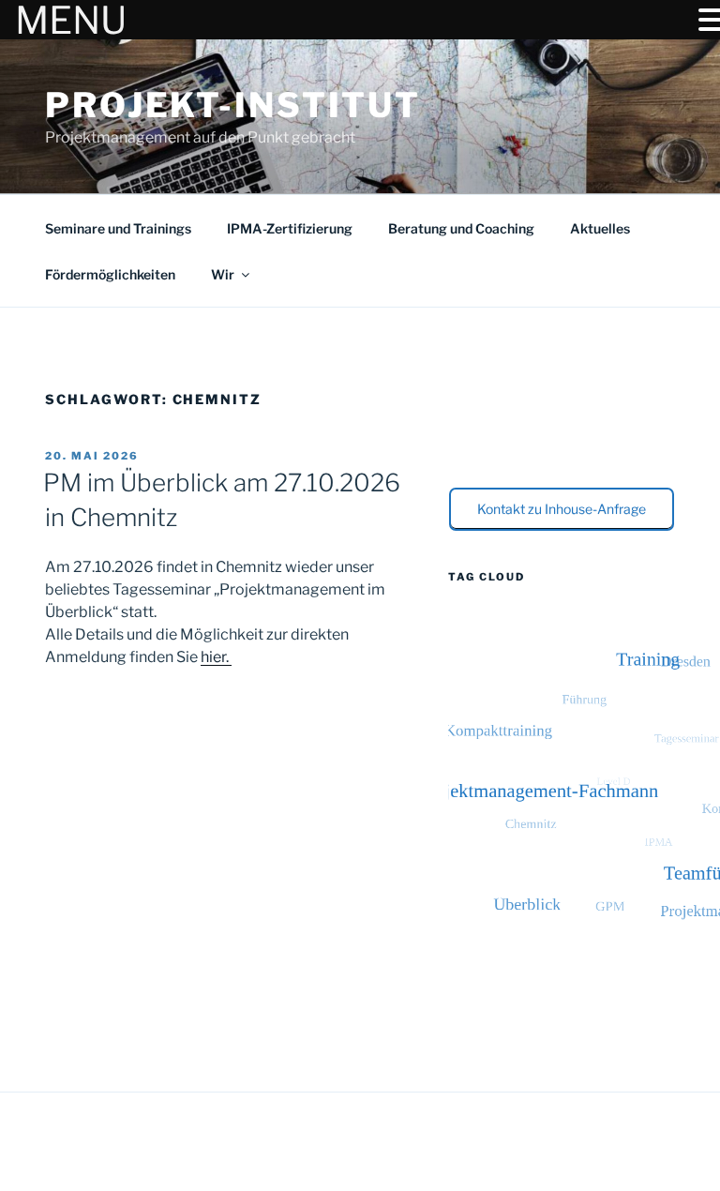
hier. (216, 657)
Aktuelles (600, 228)
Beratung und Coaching (461, 228)
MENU (71, 20)
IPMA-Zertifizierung (289, 228)
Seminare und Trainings (118, 228)
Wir (222, 274)
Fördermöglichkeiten (110, 274)
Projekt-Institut (233, 105)
